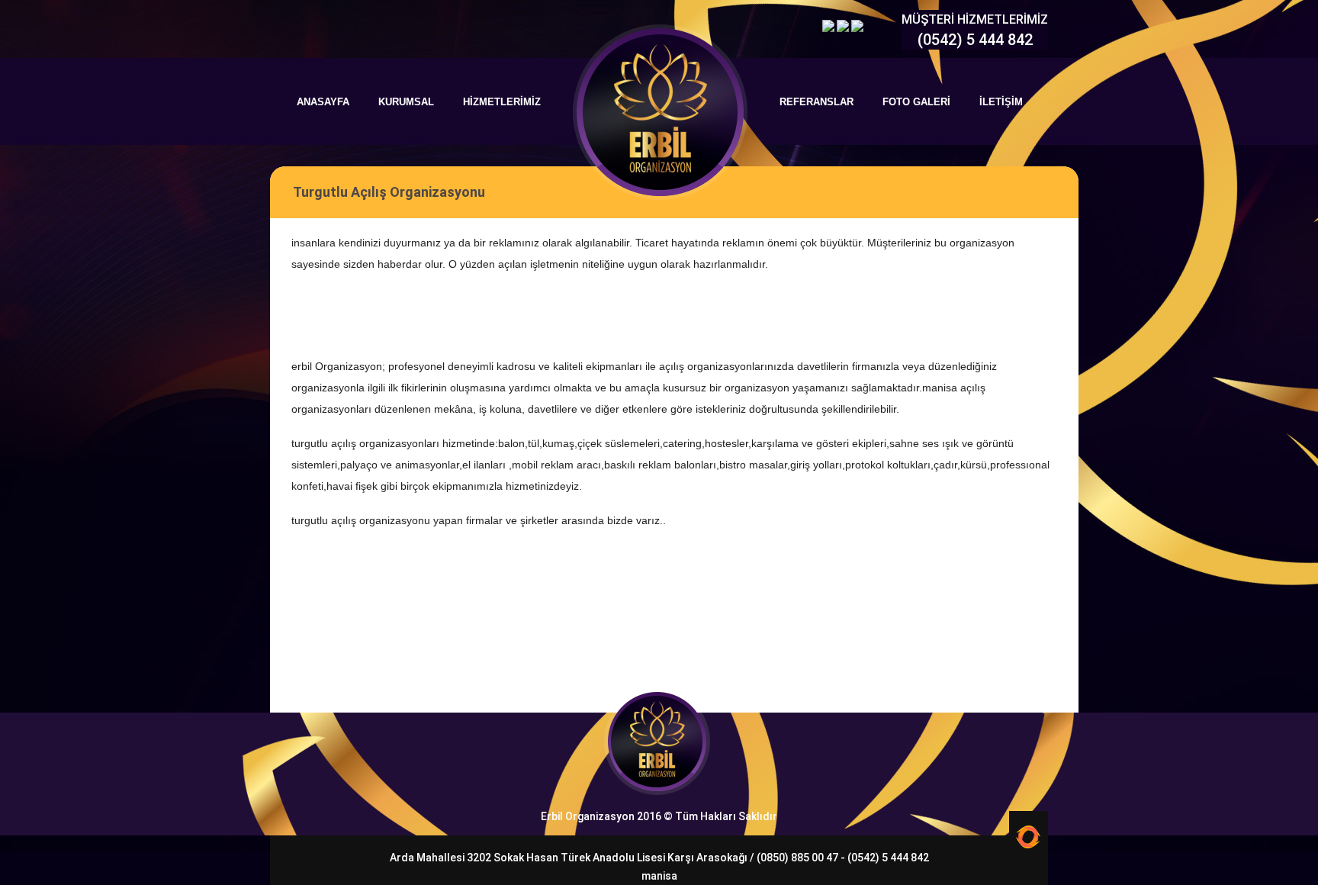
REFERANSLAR (816, 102)
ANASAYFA (323, 102)
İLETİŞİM (1001, 102)
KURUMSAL (406, 102)
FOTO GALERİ (916, 102)
